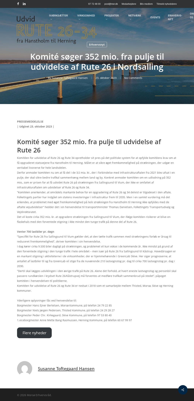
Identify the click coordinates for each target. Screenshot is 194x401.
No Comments (133, 78)
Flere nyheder (34, 332)
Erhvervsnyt (97, 44)
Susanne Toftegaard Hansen (70, 78)
